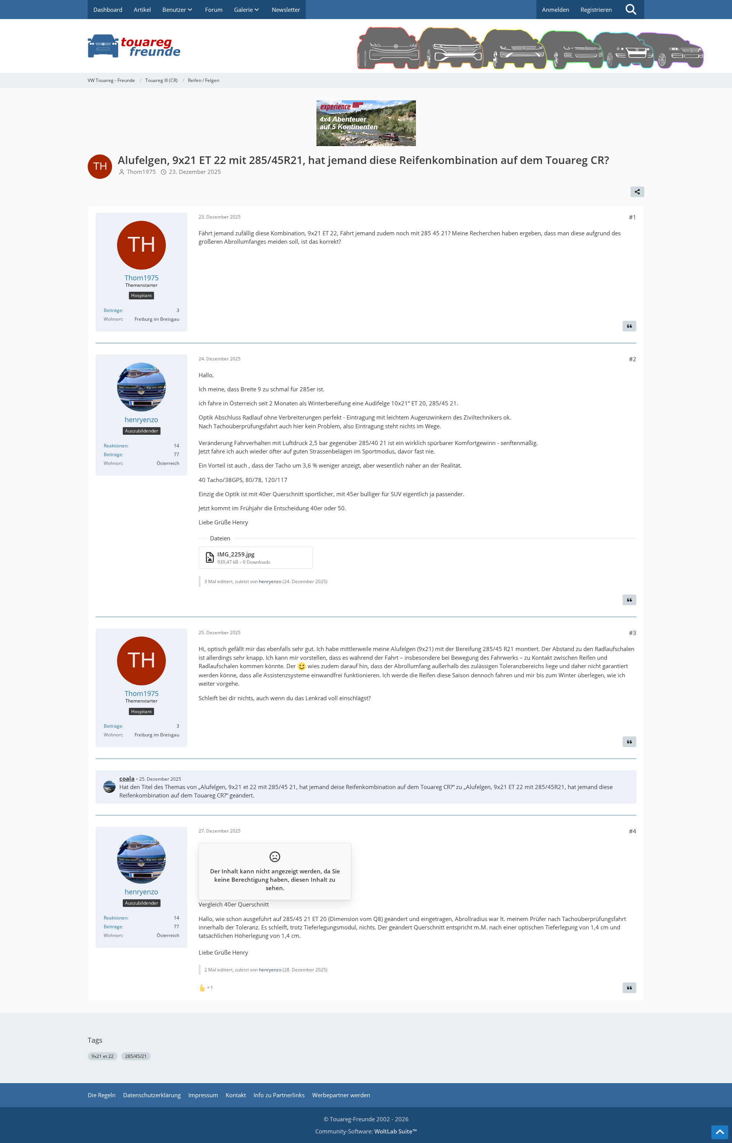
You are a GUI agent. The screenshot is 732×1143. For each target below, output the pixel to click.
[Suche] (631, 9)
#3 (632, 633)
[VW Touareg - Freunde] (366, 46)
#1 (632, 217)
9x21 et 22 (103, 1056)
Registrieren (596, 9)
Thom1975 (141, 171)
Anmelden (555, 9)
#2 (632, 359)
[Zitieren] (629, 326)
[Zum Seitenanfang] (719, 1132)
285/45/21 (136, 1056)
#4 (632, 831)
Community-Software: (366, 1131)
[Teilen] (637, 191)
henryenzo (270, 581)
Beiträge (113, 310)
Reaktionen (115, 445)
